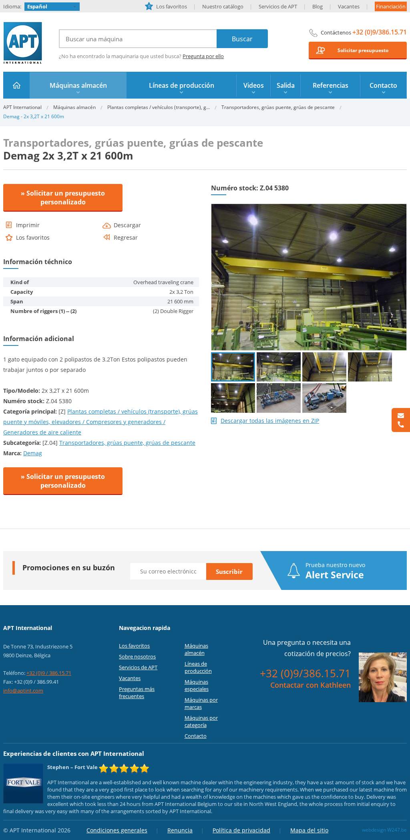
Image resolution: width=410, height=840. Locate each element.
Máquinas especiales (197, 685)
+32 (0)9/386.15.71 (379, 32)
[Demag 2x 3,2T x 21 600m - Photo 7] (324, 397)
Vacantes (349, 6)
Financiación (391, 6)
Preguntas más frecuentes (137, 692)
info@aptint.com (23, 690)
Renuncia (180, 830)
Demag (32, 453)
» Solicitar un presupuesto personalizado (63, 197)
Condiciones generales (116, 830)
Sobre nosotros (137, 656)
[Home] (16, 85)
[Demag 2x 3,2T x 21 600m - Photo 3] (324, 367)
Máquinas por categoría (201, 721)
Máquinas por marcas (201, 703)
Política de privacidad (241, 830)
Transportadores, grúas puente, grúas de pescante (278, 107)
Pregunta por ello (203, 56)
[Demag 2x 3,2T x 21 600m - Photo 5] (233, 397)
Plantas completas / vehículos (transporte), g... (158, 107)
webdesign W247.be (384, 829)
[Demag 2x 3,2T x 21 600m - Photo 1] (309, 207)
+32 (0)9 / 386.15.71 (48, 672)
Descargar (127, 225)
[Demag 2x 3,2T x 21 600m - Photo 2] (279, 367)
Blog (317, 6)
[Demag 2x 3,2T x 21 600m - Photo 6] (279, 397)
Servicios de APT (278, 6)
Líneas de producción (198, 667)
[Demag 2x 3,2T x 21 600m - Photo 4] (370, 367)
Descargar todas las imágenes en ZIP (270, 420)
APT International (23, 43)
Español (37, 6)
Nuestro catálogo (222, 6)
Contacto (196, 735)
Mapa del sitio (309, 830)
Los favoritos (167, 6)
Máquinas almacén (74, 107)
